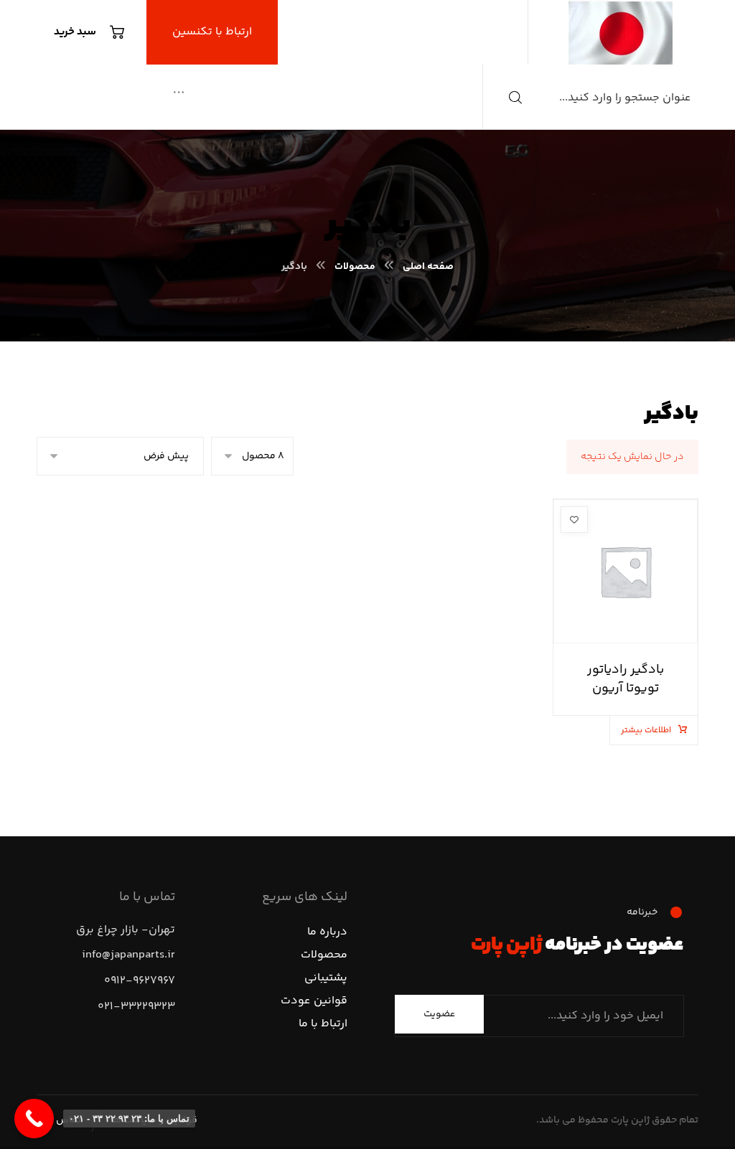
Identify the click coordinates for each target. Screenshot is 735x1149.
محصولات (324, 955)
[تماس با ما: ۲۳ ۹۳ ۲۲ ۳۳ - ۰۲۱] (34, 1118)
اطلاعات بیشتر (646, 730)
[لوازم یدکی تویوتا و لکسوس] (620, 32)
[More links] (179, 94)
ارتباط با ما (323, 1024)
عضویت (439, 1014)
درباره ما (327, 932)
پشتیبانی (325, 978)
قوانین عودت (314, 1001)
